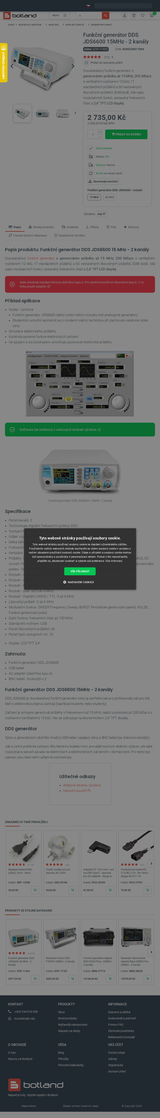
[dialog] (80, 559)
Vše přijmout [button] (80, 571)
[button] (80, 582)
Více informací (113, 561)
